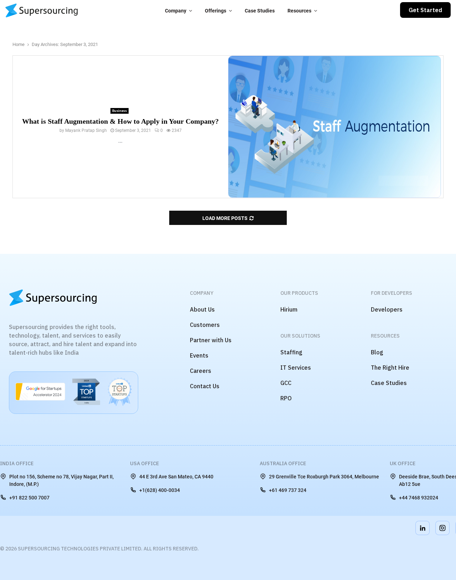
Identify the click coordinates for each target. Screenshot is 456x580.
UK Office (402, 463)
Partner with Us (211, 340)
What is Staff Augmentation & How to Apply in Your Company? (120, 121)
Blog (377, 352)
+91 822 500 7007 (29, 498)
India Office (16, 463)
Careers (200, 370)
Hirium (288, 309)
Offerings (215, 11)
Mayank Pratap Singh (86, 130)
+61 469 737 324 (287, 490)
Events (199, 355)
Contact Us (204, 386)
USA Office (144, 463)
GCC (285, 382)
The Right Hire (390, 367)
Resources (299, 11)
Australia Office (283, 463)
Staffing (291, 352)
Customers (205, 324)
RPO (286, 398)
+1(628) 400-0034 (159, 490)
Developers (387, 309)
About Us (202, 309)
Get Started (425, 10)
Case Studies (260, 11)
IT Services (295, 367)
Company (175, 11)
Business (119, 111)
